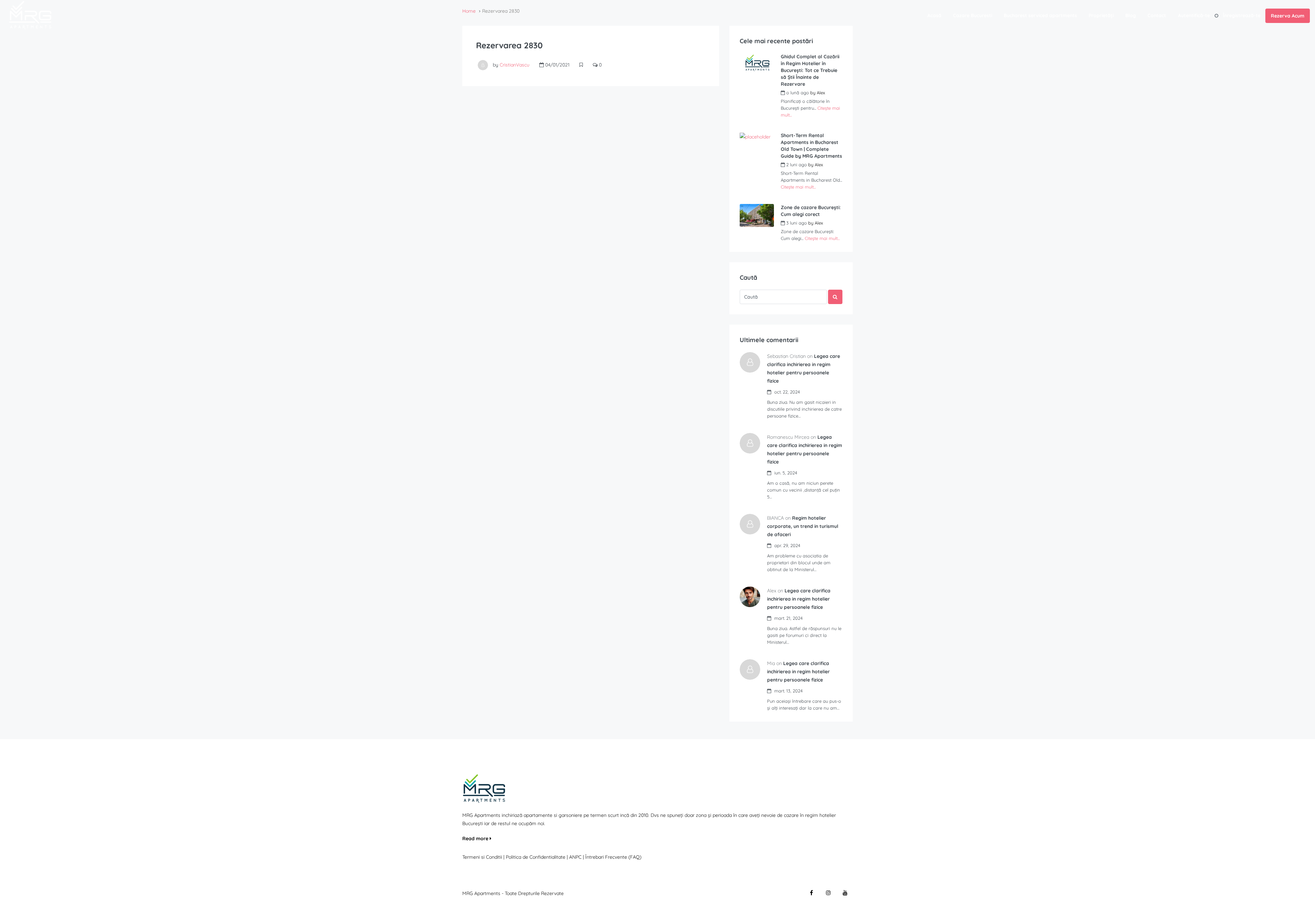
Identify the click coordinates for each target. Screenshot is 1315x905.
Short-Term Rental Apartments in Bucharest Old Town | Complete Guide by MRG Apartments (811, 145)
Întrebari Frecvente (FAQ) (613, 857)
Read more (476, 838)
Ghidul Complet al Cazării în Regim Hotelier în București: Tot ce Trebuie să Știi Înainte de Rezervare (810, 70)
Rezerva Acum (1287, 16)
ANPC (575, 857)
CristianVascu (514, 65)
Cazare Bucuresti (972, 15)
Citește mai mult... (798, 187)
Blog (1130, 15)
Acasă (934, 15)
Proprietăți (1101, 15)
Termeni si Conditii (482, 857)
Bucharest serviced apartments (1040, 15)
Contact (1157, 15)
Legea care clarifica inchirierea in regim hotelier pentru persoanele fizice (798, 599)
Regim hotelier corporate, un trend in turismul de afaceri (802, 526)
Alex (821, 92)
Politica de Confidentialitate (536, 857)
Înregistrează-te (1242, 15)
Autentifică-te (1194, 15)
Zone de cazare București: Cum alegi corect (811, 210)
